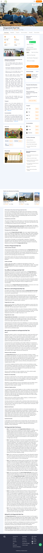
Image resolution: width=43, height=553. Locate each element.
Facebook (35, 536)
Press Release (24, 536)
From (11, 204)
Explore (11, 144)
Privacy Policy (24, 541)
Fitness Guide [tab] (36, 32)
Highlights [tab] (12, 32)
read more (9, 110)
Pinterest (34, 543)
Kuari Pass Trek (37, 201)
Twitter (34, 538)
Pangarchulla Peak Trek (7, 201)
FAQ (13, 543)
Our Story (14, 538)
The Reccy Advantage (26, 543)
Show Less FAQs (32, 100)
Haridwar (5, 4)
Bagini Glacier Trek (22, 201)
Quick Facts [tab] (6, 32)
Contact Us (24, 538)
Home (2, 4)
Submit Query (32, 66)
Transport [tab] (17, 32)
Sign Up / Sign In (39, 1)
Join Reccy (14, 541)
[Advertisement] (33, 179)
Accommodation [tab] (24, 32)
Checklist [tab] (30, 32)
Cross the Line (15, 536)
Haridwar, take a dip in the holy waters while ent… (35, 75)
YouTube (34, 541)
